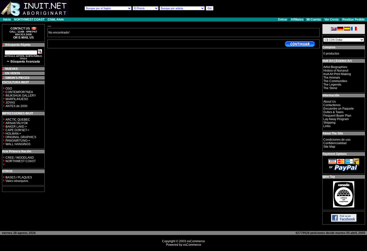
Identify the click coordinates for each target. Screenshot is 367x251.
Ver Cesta (332, 19)
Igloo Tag (328, 176)
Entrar (283, 19)
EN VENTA (12, 73)
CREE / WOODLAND (19, 157)
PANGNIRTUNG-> (17, 140)
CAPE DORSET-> (17, 130)
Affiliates (297, 19)
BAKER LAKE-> (16, 126)
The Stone (330, 88)
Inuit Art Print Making (337, 74)
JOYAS (10, 102)
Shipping (329, 122)
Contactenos (332, 105)
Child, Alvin (56, 19)
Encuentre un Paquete (338, 108)
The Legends (332, 84)
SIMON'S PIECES (17, 78)
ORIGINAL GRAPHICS (20, 137)
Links (327, 126)
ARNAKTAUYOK (16, 123)
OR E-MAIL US (23, 37)
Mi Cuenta (314, 19)
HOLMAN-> (13, 133)
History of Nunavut (335, 70)
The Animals (331, 77)
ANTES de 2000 (16, 106)
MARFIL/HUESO (16, 99)
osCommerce (196, 241)
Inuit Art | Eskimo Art (337, 61)
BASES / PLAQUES (18, 177)
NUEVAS (11, 69)
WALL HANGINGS (17, 144)
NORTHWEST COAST (29, 19)
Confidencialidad (335, 143)
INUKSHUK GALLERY (20, 95)
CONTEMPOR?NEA (19, 92)
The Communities (335, 81)
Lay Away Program (336, 119)
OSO (8, 88)
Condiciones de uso (337, 139)
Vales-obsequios (16, 181)
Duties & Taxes (333, 112)
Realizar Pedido (353, 19)
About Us (329, 101)
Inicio (7, 19)
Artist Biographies (335, 67)
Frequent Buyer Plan (337, 115)
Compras (329, 47)
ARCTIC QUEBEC (17, 119)
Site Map (329, 146)
